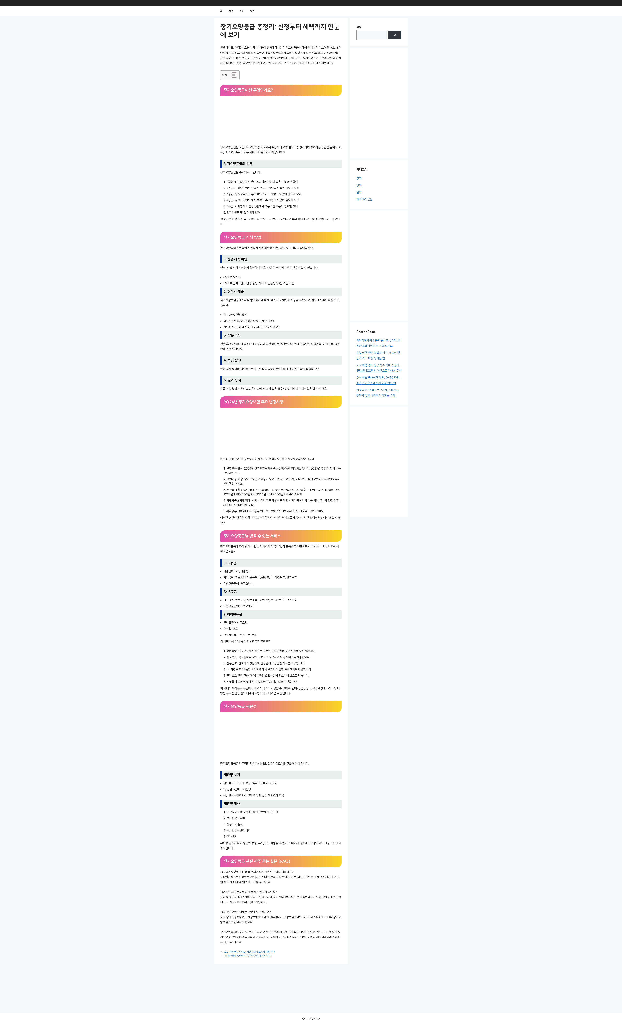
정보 (231, 11)
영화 (242, 11)
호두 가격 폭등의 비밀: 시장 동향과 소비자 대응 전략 (249, 951)
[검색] (394, 35)
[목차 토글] (232, 75)
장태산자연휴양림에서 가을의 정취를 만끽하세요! (247, 955)
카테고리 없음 (364, 199)
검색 (359, 27)
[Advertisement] (281, 121)
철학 (252, 11)
